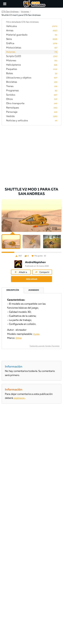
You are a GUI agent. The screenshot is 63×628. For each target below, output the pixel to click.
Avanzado (33, 290)
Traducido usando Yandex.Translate (44, 346)
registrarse (19, 398)
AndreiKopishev (35, 262)
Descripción (12, 290)
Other (19, 338)
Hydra (36, 334)
